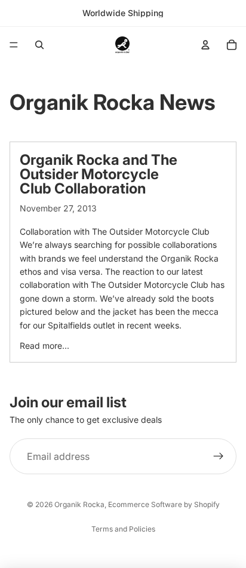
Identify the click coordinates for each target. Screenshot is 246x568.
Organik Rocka (79, 504)
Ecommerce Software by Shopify (164, 504)
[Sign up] (218, 456)
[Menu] (13, 45)
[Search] (39, 45)
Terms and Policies (123, 528)
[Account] (205, 45)
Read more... (44, 345)
